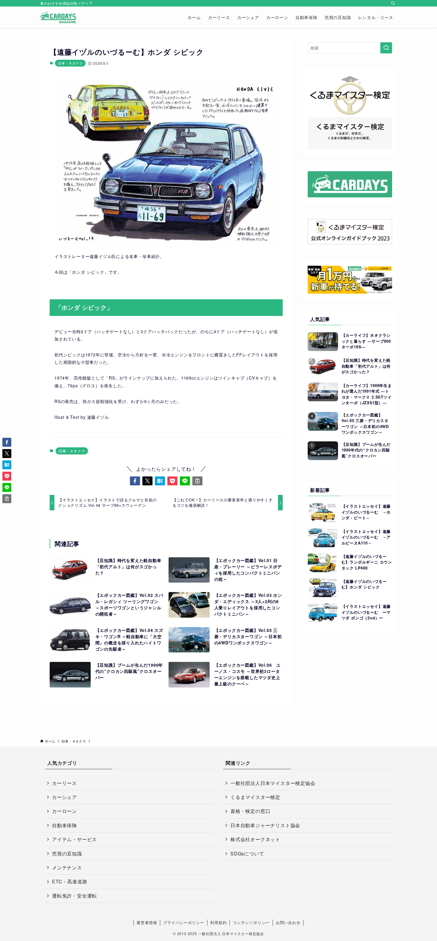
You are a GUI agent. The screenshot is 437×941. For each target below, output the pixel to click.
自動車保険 (64, 825)
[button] (135, 480)
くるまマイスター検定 (255, 797)
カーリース (64, 783)
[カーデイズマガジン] (58, 17)
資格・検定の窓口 (250, 811)
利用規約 (218, 922)
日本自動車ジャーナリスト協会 (265, 825)
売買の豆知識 (67, 853)
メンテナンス (67, 867)
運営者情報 (146, 922)
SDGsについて (247, 853)
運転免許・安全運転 (74, 895)
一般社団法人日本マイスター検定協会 (272, 783)
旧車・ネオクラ (70, 63)
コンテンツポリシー (251, 922)
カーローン (64, 811)
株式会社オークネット (255, 839)
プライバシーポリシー (183, 922)
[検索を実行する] (386, 47)
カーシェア (64, 797)
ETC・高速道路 (69, 881)
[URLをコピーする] (197, 480)
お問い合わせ (288, 922)
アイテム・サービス (74, 839)
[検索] (393, 3)
